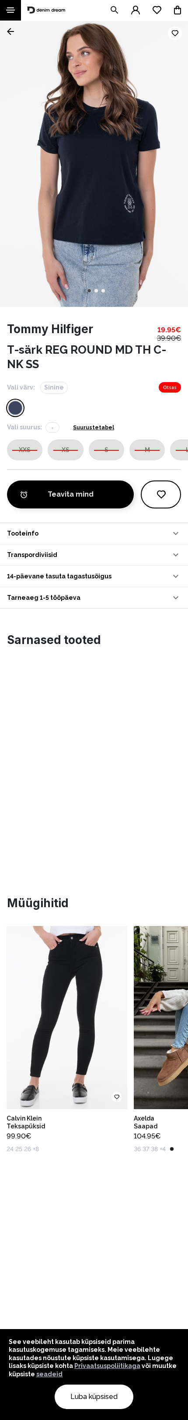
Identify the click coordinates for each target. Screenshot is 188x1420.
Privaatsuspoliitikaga (107, 1365)
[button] (94, 533)
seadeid (49, 1374)
